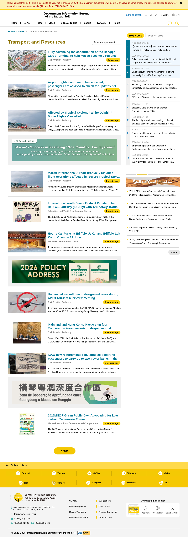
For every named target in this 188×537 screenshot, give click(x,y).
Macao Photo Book (78, 517)
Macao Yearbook (77, 512)
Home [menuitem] (14, 23)
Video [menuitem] (52, 23)
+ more (166, 252)
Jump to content (134, 15)
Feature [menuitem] (87, 23)
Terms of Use (105, 517)
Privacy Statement (108, 512)
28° (167, 15)
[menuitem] (26, 23)
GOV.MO (73, 501)
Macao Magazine (77, 506)
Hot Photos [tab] (155, 35)
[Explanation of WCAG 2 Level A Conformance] (83, 532)
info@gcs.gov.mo (22, 518)
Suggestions (105, 501)
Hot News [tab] (135, 35)
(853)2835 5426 (42, 523)
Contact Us (104, 506)
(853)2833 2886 (21, 523)
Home (11, 31)
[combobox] (106, 42)
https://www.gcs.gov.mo (25, 514)
